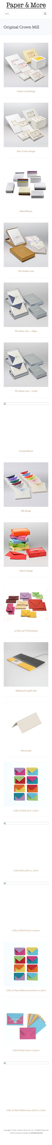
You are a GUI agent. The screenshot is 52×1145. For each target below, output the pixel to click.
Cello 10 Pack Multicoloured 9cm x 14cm (26, 990)
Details (26, 66)
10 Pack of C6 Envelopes (26, 630)
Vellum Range (26, 570)
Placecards (26, 750)
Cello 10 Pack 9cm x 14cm (26, 810)
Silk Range (26, 510)
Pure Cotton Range (26, 151)
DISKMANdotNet (36, 1133)
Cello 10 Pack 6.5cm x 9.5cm (26, 930)
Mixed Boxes (26, 211)
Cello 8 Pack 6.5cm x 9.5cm (26, 1050)
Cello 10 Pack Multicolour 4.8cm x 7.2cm (26, 1110)
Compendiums (26, 450)
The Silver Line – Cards (26, 390)
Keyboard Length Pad (26, 690)
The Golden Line (26, 271)
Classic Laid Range (26, 91)
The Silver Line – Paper (26, 331)
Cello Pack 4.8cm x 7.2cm (26, 870)
